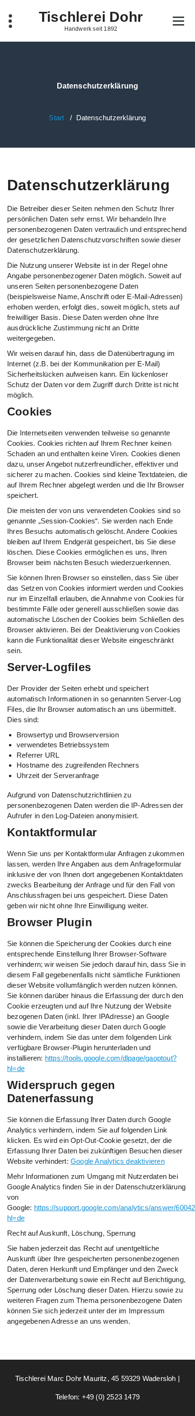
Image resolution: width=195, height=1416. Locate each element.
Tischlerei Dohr (91, 17)
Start (56, 118)
